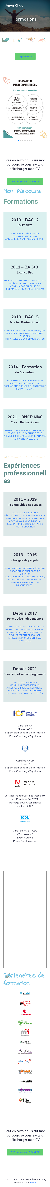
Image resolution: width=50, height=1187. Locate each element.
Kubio (33, 1182)
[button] (25, 56)
